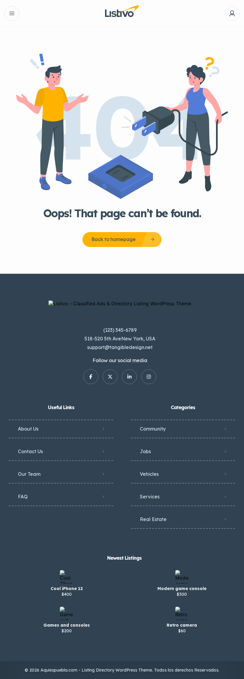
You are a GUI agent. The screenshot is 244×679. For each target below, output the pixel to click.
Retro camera (182, 625)
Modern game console (182, 588)
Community (153, 429)
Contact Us (30, 451)
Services (149, 497)
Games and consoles (66, 625)
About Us (28, 429)
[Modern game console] (182, 576)
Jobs (145, 451)
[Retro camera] (182, 613)
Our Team (29, 474)
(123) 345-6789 (120, 330)
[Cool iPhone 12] (66, 576)
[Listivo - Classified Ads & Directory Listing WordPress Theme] (122, 13)
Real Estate (153, 519)
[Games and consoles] (66, 613)
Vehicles (149, 474)
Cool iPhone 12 (67, 588)
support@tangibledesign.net (120, 347)
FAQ (23, 497)
